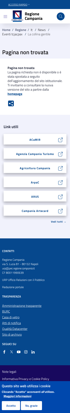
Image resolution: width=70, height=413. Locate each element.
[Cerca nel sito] (61, 16)
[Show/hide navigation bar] (5, 16)
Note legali (9, 372)
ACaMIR (35, 139)
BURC (6, 311)
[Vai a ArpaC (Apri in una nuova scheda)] (60, 182)
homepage (15, 93)
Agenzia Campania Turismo (35, 154)
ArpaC (35, 182)
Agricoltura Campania (35, 168)
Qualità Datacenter (14, 328)
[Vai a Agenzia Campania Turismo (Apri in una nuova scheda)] (60, 154)
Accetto (11, 405)
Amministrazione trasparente (21, 305)
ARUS (35, 196)
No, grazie (31, 405)
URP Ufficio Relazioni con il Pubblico (23, 280)
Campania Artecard (35, 211)
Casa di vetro (10, 317)
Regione (20, 29)
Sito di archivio (12, 334)
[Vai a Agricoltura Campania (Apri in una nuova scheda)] (60, 168)
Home (6, 29)
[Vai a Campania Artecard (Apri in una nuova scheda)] (60, 210)
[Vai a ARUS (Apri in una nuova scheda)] (60, 196)
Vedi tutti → (58, 221)
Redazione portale (13, 287)
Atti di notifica (11, 323)
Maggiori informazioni (17, 396)
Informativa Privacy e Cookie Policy (25, 379)
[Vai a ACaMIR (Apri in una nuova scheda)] (60, 139)
